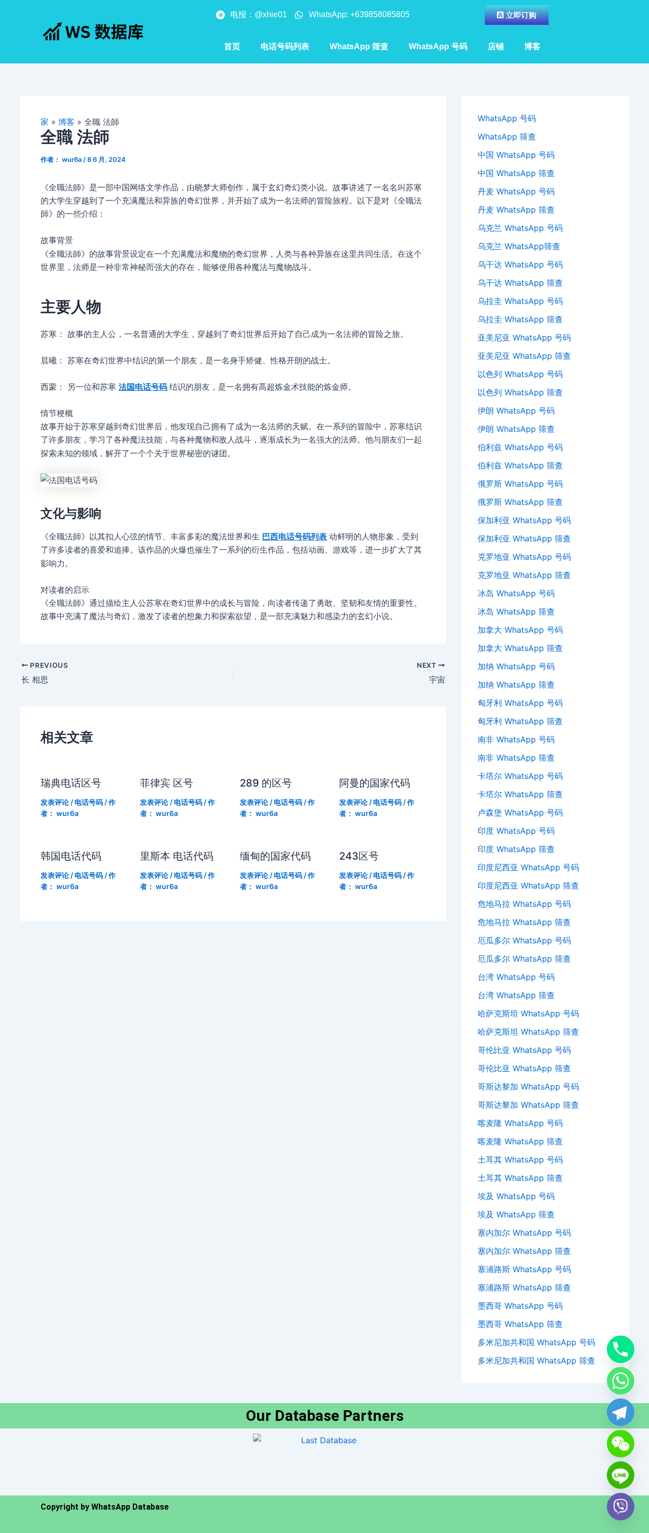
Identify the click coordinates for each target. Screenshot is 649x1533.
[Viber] (620, 1506)
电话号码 (89, 802)
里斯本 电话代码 (176, 856)
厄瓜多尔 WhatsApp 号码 (524, 940)
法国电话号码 (143, 387)
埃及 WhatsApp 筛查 (516, 1214)
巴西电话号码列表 (294, 536)
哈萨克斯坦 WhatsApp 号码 (528, 1013)
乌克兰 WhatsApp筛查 (519, 246)
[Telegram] (620, 1412)
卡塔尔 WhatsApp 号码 (520, 776)
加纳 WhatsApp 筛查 (516, 684)
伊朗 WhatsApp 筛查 (516, 429)
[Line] (620, 1475)
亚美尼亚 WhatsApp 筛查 (524, 356)
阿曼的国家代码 (374, 783)
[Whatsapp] (620, 1380)
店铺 (496, 46)
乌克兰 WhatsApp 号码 (520, 228)
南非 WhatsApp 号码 (516, 739)
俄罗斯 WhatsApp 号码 (520, 484)
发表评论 (55, 802)
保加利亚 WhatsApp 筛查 (524, 538)
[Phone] (620, 1349)
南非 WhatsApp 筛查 (516, 758)
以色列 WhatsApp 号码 (520, 374)
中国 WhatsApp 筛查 (516, 173)
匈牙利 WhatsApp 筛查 (520, 721)
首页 (232, 46)
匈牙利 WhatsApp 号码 (520, 703)
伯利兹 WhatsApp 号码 (520, 447)
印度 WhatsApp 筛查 (516, 849)
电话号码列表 (285, 46)
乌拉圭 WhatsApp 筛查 (520, 319)
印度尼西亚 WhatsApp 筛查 (528, 885)
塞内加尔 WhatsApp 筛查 (524, 1251)
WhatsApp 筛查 (359, 46)
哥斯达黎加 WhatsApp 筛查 (528, 1105)
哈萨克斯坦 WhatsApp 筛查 (528, 1032)
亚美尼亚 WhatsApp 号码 (524, 337)
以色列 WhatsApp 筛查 (520, 392)
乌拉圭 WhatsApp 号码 (520, 301)
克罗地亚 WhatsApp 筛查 (524, 575)
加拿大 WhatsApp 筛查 (520, 648)
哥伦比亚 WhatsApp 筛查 (524, 1068)
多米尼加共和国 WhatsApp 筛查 (536, 1360)
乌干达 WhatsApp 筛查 (520, 283)
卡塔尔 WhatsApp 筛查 (520, 794)
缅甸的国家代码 (275, 856)
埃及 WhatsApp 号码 (516, 1196)
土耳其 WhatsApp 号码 (520, 1159)
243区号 (359, 856)
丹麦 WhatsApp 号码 (516, 191)
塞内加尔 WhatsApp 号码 (524, 1233)
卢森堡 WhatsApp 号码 (520, 812)
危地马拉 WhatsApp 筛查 (524, 922)
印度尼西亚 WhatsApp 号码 (528, 867)
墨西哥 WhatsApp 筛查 (520, 1324)
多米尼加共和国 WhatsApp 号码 (536, 1342)
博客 (532, 46)
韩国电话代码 (71, 856)
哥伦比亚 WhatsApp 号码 (524, 1050)
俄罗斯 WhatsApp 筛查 (520, 502)
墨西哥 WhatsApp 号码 (520, 1306)
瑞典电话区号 (71, 783)
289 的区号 (266, 783)
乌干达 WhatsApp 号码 (520, 264)
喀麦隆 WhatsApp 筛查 (520, 1141)
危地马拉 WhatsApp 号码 (524, 904)
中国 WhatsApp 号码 (516, 155)
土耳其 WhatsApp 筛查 (520, 1178)
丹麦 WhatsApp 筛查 (516, 210)
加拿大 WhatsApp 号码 (520, 630)
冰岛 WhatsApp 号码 (516, 593)
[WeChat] (620, 1443)
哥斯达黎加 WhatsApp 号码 (528, 1086)
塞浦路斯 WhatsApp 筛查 (524, 1287)
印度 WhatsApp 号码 (516, 831)
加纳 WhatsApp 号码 (516, 666)
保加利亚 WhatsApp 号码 (524, 520)
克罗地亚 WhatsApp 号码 (524, 557)
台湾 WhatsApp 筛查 (516, 995)
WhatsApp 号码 (438, 46)
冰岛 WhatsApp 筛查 (516, 611)
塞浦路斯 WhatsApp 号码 (524, 1269)
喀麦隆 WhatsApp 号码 (520, 1123)
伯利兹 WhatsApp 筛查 (520, 465)
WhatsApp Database (130, 1507)
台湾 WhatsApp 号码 (516, 977)
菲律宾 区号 (166, 783)
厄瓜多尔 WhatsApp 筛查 (524, 958)
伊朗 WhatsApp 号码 (516, 410)
